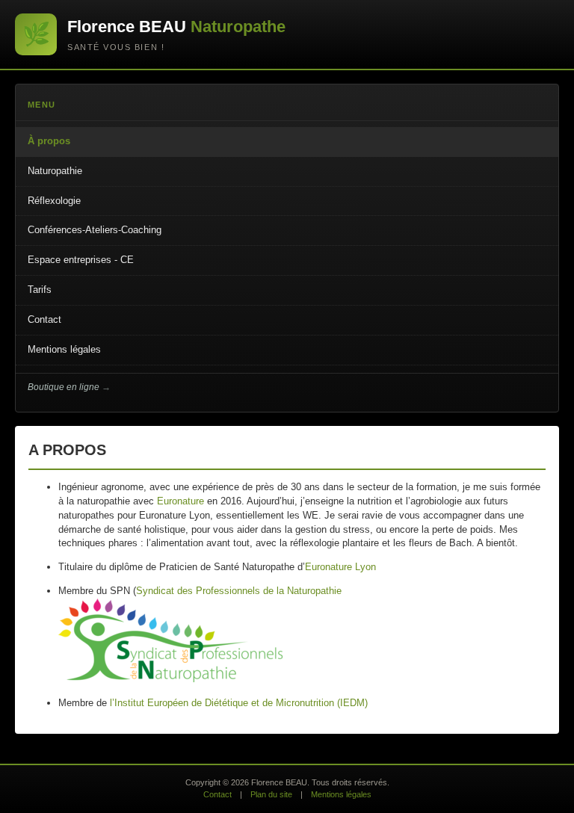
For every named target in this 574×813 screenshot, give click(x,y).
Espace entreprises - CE (81, 259)
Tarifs (40, 289)
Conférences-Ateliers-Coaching (94, 229)
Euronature (180, 501)
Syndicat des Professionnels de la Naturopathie (239, 590)
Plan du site (271, 794)
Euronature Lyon (340, 566)
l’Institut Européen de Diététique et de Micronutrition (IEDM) (239, 702)
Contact (44, 319)
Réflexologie (54, 200)
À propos (49, 140)
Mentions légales (64, 349)
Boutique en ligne (63, 387)
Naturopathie (55, 170)
